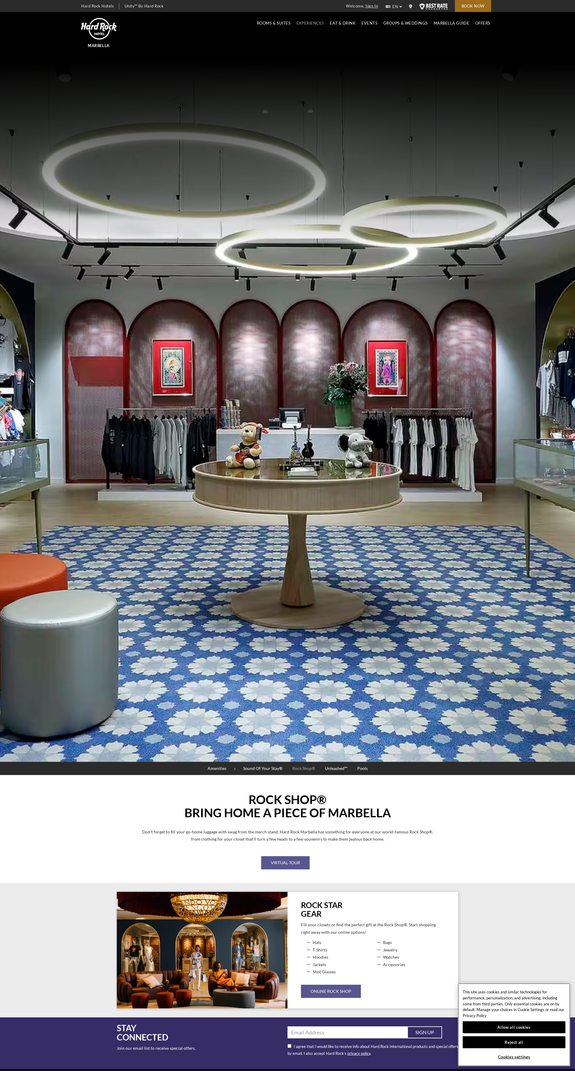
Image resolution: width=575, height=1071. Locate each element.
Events (369, 23)
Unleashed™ (336, 768)
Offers (482, 23)
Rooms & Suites (274, 23)
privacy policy (358, 1053)
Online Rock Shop (331, 991)
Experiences (310, 23)
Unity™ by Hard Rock (144, 6)
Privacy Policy (475, 1015)
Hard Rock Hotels (97, 6)
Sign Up (424, 1032)
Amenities (217, 768)
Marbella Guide (452, 23)
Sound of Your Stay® (262, 768)
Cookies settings (514, 1057)
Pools (362, 768)
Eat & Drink (342, 23)
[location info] (411, 7)
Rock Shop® (303, 768)
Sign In (371, 6)
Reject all (514, 1042)
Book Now (473, 6)
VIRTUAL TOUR (285, 862)
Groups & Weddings (405, 23)
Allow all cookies (513, 1027)
